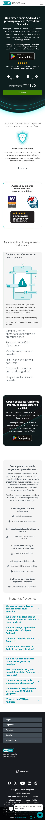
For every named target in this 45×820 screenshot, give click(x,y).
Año (32, 79)
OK (34, 817)
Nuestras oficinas (9, 756)
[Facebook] (9, 784)
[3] (24, 168)
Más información (20, 818)
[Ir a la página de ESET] (14, 3)
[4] (26, 168)
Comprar (22, 92)
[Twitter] (16, 784)
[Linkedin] (29, 784)
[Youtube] (22, 784)
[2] (21, 168)
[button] (8, 76)
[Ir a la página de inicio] (8, 750)
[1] (18, 168)
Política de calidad (22, 793)
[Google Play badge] (22, 61)
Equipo (12, 79)
